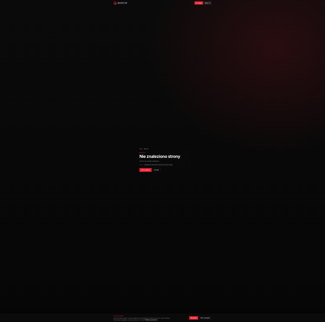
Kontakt (156, 170)
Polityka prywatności (151, 320)
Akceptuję (194, 318)
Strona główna (145, 170)
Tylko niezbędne (205, 318)
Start (140, 149)
